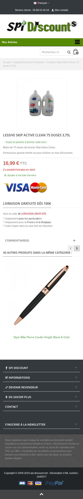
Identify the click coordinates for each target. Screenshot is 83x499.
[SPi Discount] (41, 26)
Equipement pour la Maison (29, 62)
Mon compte (61, 10)
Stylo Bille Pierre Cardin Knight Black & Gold (41, 337)
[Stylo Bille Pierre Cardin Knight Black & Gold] (41, 295)
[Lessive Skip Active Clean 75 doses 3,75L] (41, 103)
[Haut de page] (41, 494)
